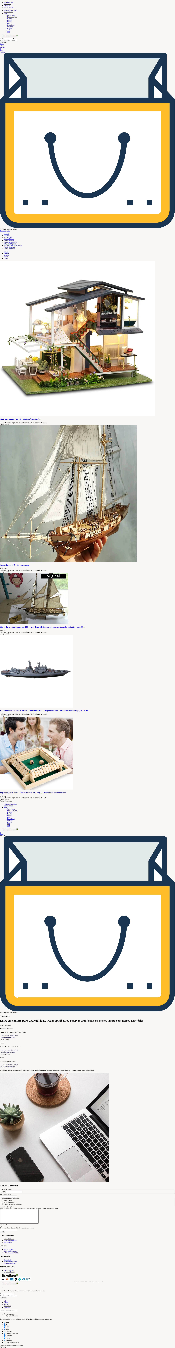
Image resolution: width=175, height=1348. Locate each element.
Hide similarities (10, 1314)
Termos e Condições (9, 1263)
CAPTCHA (3, 1224)
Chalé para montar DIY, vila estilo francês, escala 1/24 (20, 419)
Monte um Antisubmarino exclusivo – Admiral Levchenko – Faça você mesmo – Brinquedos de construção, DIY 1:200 (44, 711)
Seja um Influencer (9, 1272)
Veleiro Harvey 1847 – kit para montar (14, 565)
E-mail (5, 1194)
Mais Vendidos (13, 245)
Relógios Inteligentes (10, 244)
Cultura (6, 256)
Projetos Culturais (9, 1270)
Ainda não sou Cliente (10, 1202)
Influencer (6, 253)
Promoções (7, 5)
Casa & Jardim (8, 237)
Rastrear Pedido (8, 12)
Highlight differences (11, 1316)
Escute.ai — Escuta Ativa (11, 1252)
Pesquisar (3, 42)
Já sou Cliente (8, 1200)
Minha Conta (7, 1260)
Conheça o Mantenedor (10, 1251)
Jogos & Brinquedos (9, 240)
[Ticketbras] (9, 36)
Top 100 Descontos (9, 247)
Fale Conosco (8, 1242)
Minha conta (7, 4)
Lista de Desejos (8, 7)
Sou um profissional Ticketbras (13, 1204)
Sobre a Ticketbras (9, 1239)
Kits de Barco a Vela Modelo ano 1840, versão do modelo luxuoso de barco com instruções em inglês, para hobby (42, 627)
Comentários (7, 1207)
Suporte (6, 258)
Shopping (6, 252)
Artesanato (7, 235)
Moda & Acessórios (11, 242)
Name (1, 1226)
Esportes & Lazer (9, 239)
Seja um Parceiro (8, 1249)
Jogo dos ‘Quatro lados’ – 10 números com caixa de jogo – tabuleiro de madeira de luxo (33, 793)
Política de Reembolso (10, 1240)
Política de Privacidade (10, 10)
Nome (3, 1191)
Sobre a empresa (8, 2)
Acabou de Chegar (9, 248)
